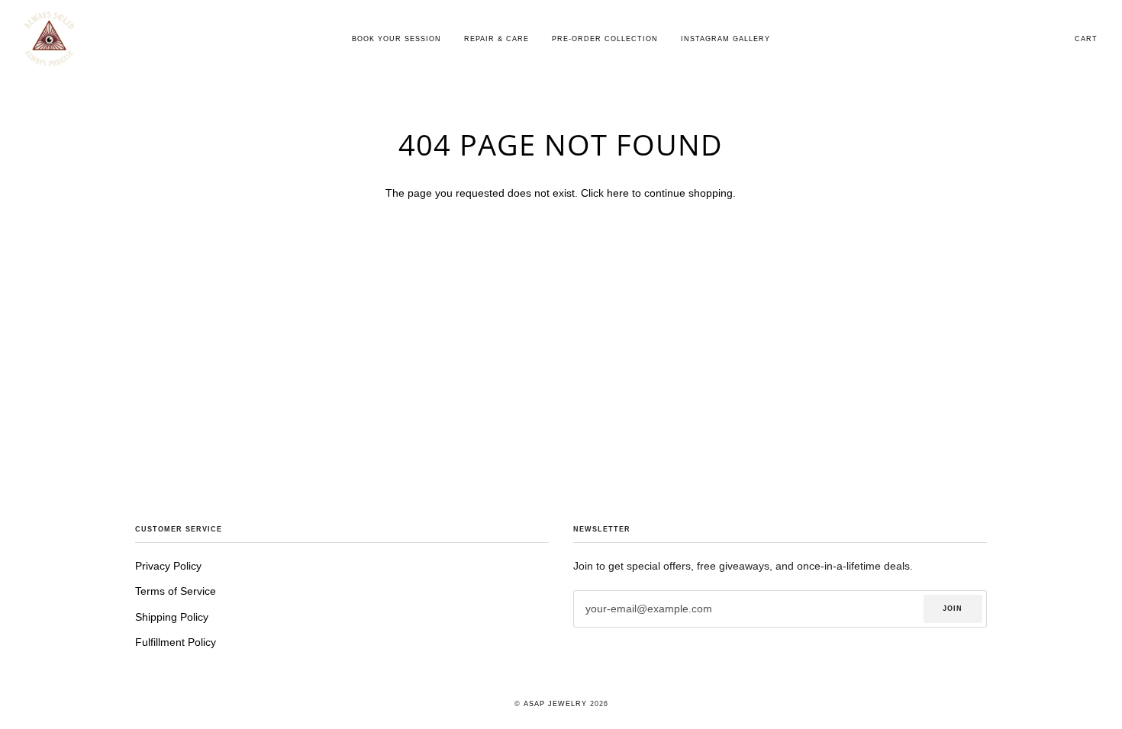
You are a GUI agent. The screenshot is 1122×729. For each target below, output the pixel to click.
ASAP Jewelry (555, 704)
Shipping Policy (171, 617)
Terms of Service (175, 591)
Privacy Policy (168, 566)
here (618, 193)
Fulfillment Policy (175, 642)
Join (952, 608)
